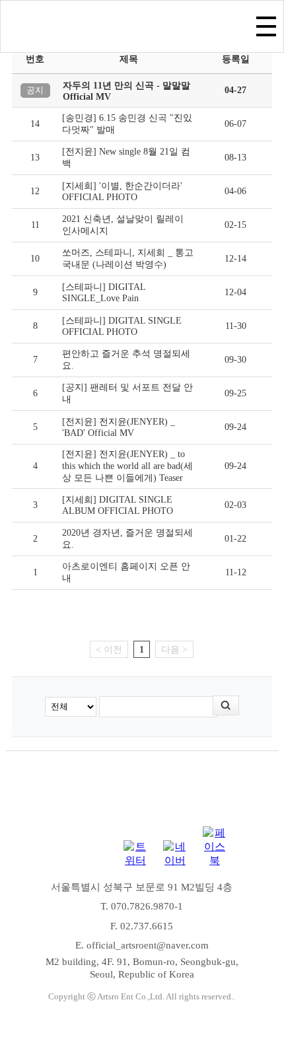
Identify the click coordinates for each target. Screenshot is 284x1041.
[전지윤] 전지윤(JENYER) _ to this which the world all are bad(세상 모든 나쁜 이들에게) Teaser (127, 466)
